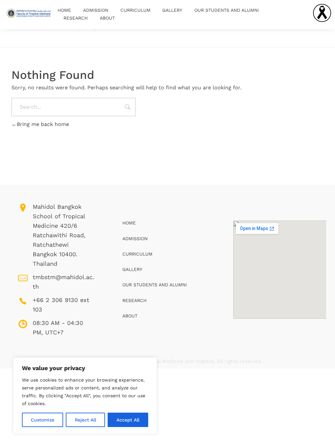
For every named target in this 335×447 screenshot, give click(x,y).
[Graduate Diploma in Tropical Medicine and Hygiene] (29, 14)
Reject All (85, 419)
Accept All (127, 419)
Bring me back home (43, 124)
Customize (42, 419)
